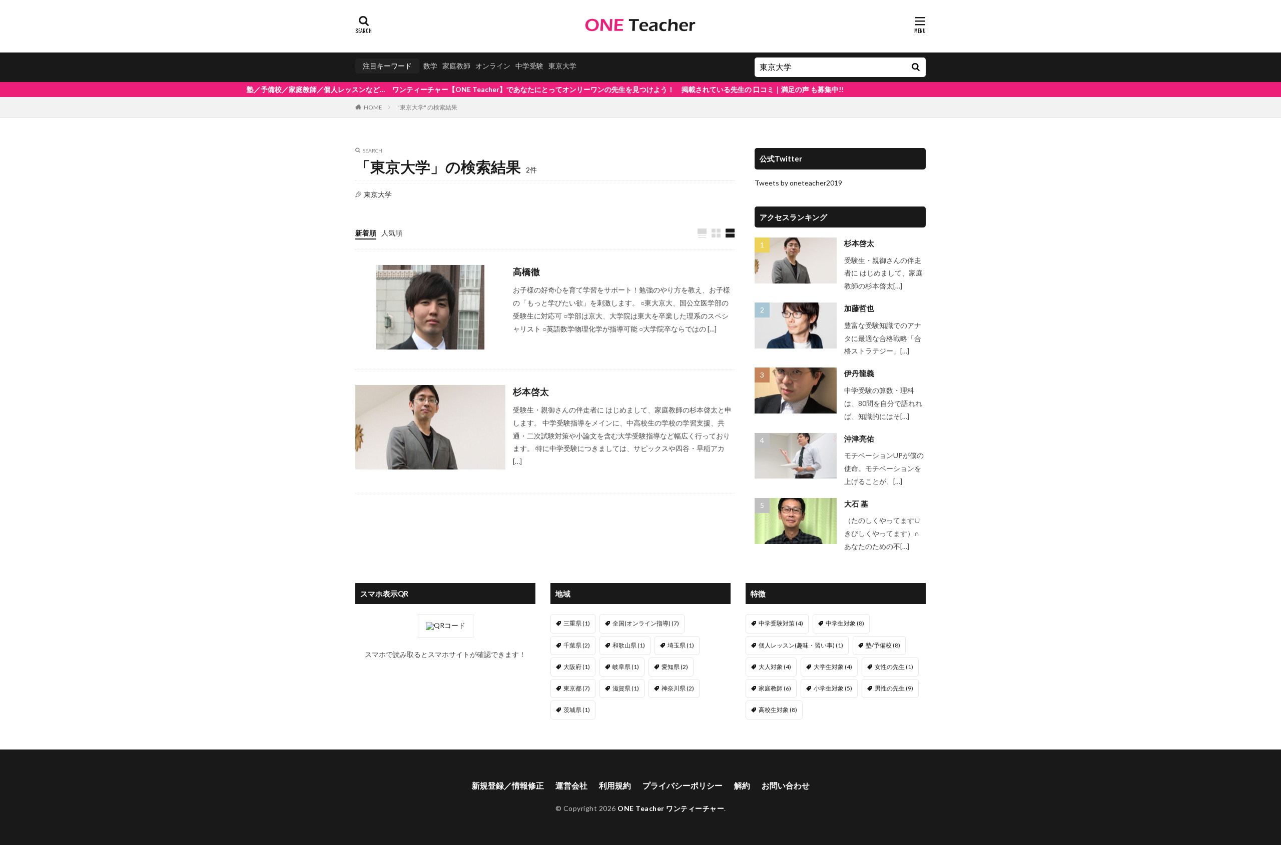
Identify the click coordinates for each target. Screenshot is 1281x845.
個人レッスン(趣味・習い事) (801, 645)
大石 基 (856, 503)
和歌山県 (628, 645)
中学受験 (529, 66)
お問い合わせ (786, 785)
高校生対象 (778, 710)
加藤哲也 (859, 308)
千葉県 (576, 645)
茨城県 (576, 710)
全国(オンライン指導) (645, 623)
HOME (373, 107)
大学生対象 (833, 666)
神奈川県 (678, 688)
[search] (916, 67)
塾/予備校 (883, 645)
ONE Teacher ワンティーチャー (670, 808)
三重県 (576, 623)
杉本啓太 (531, 391)
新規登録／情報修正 (508, 785)
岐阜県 (625, 666)
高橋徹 (526, 271)
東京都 (576, 688)
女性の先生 (894, 666)
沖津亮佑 (859, 438)
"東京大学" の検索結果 (427, 107)
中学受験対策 (781, 623)
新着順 (365, 232)
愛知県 (675, 666)
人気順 (391, 232)
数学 (430, 66)
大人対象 (775, 666)
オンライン (492, 66)
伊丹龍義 (859, 373)
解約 (742, 785)
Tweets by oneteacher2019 (798, 182)
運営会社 (571, 785)
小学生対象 (833, 688)
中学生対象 (845, 623)
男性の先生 (894, 688)
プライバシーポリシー (683, 785)
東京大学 (562, 66)
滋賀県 (625, 688)
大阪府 (576, 666)
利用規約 (615, 785)
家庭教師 (456, 66)
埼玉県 (681, 645)
